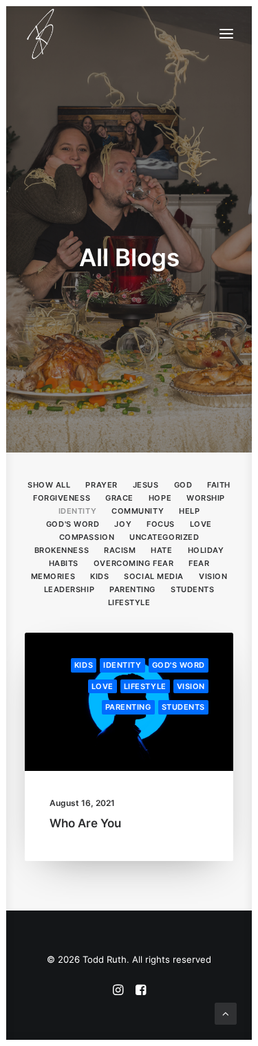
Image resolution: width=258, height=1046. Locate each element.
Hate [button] (161, 550)
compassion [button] (87, 537)
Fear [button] (199, 563)
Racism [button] (120, 550)
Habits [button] (63, 563)
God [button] (183, 485)
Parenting (128, 707)
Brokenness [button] (61, 550)
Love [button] (201, 524)
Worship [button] (205, 498)
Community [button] (137, 511)
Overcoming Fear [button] (133, 563)
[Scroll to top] (226, 1012)
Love (103, 686)
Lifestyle (145, 686)
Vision (191, 686)
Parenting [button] (132, 589)
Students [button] (192, 589)
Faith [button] (218, 485)
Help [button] (189, 511)
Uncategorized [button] (164, 537)
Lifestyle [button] (129, 602)
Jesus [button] (146, 485)
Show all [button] (49, 485)
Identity (122, 665)
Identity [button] (77, 511)
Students (183, 707)
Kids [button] (99, 576)
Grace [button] (119, 498)
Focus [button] (161, 524)
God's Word (179, 665)
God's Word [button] (73, 524)
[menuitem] (48, 483)
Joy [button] (122, 524)
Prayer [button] (101, 485)
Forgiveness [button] (61, 498)
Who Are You (85, 823)
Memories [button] (53, 576)
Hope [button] (160, 498)
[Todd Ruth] (40, 33)
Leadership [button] (69, 589)
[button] (226, 33)
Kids (83, 665)
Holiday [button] (206, 550)
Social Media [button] (154, 576)
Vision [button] (213, 576)
